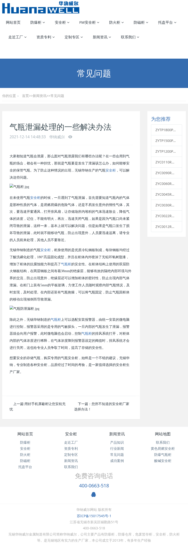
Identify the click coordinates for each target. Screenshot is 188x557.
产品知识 (117, 442)
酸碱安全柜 (162, 460)
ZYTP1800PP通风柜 (166, 130)
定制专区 (71, 454)
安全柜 (111, 170)
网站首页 (13, 22)
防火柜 (25, 454)
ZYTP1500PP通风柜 (166, 140)
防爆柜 (25, 442)
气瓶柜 (66, 264)
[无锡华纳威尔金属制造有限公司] (40, 7)
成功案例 (117, 460)
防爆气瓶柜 (162, 454)
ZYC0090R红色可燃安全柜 (166, 173)
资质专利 (71, 448)
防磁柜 (25, 460)
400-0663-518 (94, 485)
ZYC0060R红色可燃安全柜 (166, 183)
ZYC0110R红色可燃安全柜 (166, 162)
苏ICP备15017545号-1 (94, 516)
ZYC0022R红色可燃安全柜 (166, 216)
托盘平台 (25, 466)
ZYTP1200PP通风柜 (166, 151)
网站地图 (163, 434)
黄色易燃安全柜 (163, 448)
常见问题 (57, 95)
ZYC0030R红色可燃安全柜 (166, 205)
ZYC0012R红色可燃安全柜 (166, 226)
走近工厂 (71, 442)
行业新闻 (117, 448)
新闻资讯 (40, 95)
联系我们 (71, 466)
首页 (25, 95)
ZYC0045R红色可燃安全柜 (166, 194)
